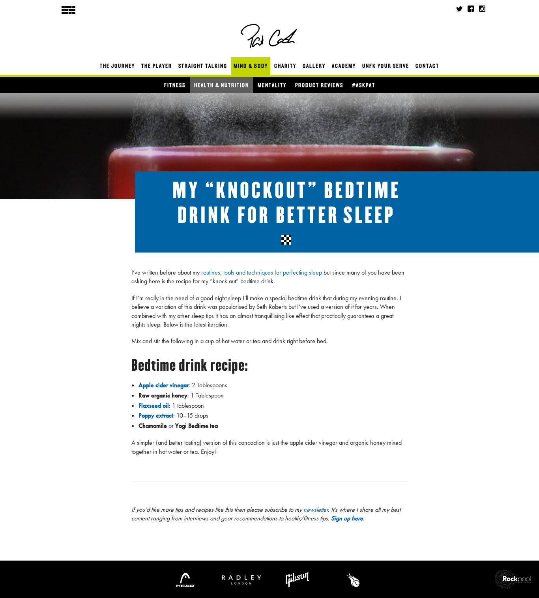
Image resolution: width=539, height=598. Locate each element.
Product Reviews (319, 85)
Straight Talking (202, 66)
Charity (285, 66)
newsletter (315, 509)
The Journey (117, 66)
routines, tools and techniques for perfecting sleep (261, 272)
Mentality (272, 85)
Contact (427, 66)
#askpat (363, 85)
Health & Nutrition (221, 85)
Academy (344, 66)
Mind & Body (251, 66)
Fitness (174, 85)
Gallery (314, 66)
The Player (156, 66)
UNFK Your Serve (385, 66)
